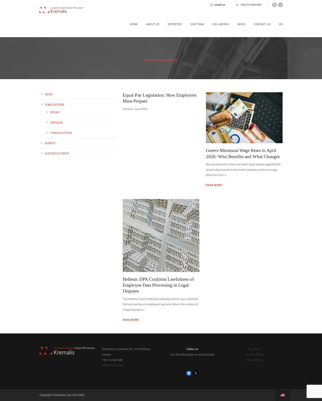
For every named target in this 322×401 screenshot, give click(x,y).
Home (134, 24)
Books (55, 112)
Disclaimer (255, 349)
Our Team (197, 24)
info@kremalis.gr (112, 365)
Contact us (262, 24)
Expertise (175, 24)
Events (50, 143)
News (241, 24)
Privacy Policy (254, 360)
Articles (56, 122)
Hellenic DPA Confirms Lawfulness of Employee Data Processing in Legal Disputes (158, 285)
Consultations (61, 132)
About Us (152, 24)
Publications (54, 104)
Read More (214, 185)
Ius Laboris (220, 24)
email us (220, 4)
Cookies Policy (255, 354)
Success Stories (57, 153)
